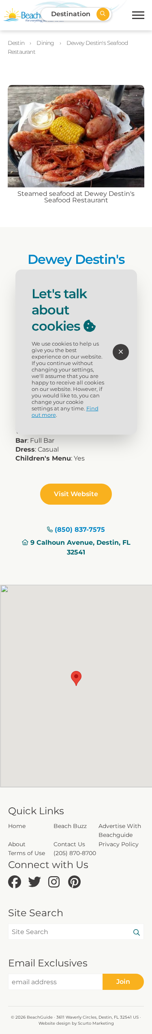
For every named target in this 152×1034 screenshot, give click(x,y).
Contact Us (69, 844)
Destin (17, 43)
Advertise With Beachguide (119, 830)
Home (17, 826)
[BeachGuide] (33, 15)
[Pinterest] (76, 882)
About (17, 844)
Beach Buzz (70, 826)
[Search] (136, 932)
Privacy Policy (118, 844)
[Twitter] (36, 882)
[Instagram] (56, 882)
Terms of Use (26, 853)
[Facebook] (16, 882)
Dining (45, 43)
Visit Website (76, 494)
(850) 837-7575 (80, 529)
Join (123, 981)
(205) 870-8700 (75, 853)
